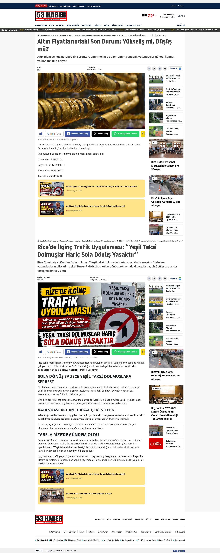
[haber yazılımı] (179, 550)
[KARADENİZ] (166, 394)
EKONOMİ (86, 26)
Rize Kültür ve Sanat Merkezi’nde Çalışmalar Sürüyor (165, 165)
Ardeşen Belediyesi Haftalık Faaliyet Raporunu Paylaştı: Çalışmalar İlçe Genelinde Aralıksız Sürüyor (173, 105)
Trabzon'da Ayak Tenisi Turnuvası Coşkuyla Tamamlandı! (173, 78)
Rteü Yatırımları (180, 540)
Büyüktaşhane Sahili (72, 540)
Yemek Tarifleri (133, 26)
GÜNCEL (60, 26)
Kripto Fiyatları (78, 6)
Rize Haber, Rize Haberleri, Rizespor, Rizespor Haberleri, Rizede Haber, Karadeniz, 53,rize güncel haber (77, 35)
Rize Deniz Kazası (127, 540)
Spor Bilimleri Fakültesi (91, 540)
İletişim (180, 6)
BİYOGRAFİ (117, 26)
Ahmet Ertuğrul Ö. (164, 540)
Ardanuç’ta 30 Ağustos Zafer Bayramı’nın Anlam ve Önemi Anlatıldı (173, 230)
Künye (173, 6)
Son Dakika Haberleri (163, 532)
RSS (40, 550)
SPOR (106, 26)
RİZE (51, 26)
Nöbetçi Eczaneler (93, 6)
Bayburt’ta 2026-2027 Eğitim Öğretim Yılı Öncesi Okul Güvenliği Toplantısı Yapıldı (173, 217)
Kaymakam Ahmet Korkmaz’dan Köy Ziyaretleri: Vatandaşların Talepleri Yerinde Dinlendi (173, 118)
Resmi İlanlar (146, 532)
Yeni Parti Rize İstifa (110, 540)
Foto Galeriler (54, 532)
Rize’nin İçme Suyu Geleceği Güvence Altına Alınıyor (165, 202)
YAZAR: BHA (65, 140)
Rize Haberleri (41, 540)
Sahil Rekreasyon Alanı (146, 540)
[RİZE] (166, 148)
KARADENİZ (73, 26)
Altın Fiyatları (65, 6)
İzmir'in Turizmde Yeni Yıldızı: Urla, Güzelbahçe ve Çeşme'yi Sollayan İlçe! (174, 92)
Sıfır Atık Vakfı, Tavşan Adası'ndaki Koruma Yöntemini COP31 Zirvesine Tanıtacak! (173, 131)
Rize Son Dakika (56, 540)
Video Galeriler (69, 532)
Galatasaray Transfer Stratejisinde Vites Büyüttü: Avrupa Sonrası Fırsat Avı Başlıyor (174, 444)
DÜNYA (97, 26)
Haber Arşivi (180, 532)
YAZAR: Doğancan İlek (71, 358)
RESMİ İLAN (41, 26)
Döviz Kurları (53, 6)
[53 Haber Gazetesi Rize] (49, 519)
